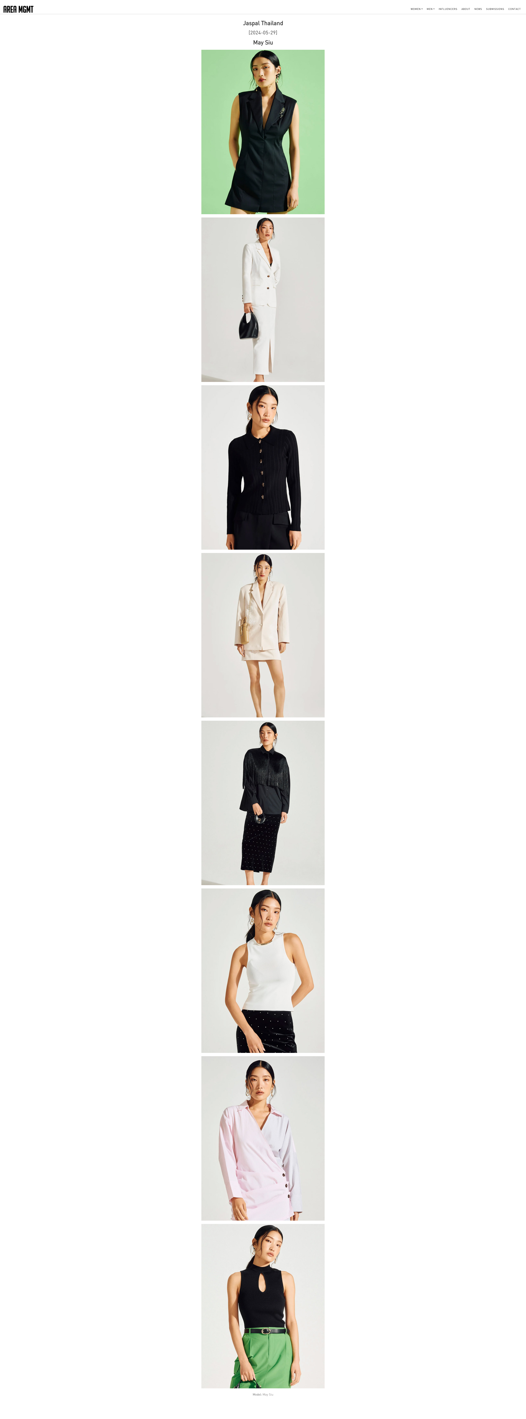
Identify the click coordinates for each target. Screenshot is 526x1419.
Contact (514, 8)
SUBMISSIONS (495, 8)
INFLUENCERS (448, 8)
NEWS (478, 8)
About (465, 8)
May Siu (268, 1394)
